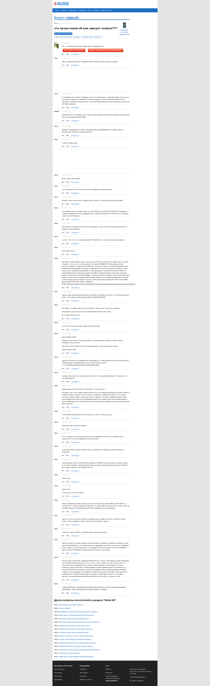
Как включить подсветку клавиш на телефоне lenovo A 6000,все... (80, 649)
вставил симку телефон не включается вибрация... (75, 639)
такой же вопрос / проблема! (70, 37)
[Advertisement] (100, 4)
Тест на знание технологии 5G (74, 50)
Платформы (58, 676)
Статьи (57, 10)
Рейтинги (64, 10)
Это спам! (75, 54)
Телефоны (83, 669)
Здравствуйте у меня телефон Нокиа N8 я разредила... (76, 656)
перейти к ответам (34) (63, 33)
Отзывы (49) (124, 30)
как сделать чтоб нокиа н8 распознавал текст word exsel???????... (80, 622)
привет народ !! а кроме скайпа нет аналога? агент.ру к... (77, 615)
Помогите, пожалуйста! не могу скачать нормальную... (76, 636)
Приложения (83, 10)
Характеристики (124, 34)
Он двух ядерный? (65, 608)
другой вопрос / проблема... (93, 37)
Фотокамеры (84, 672)
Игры (90, 10)
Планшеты (83, 676)
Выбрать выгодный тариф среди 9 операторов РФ (105, 50)
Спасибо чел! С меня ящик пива (69, 653)
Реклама (108, 669)
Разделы (96, 10)
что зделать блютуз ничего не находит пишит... (74, 632)
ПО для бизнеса (59, 669)
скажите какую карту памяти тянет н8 (71, 604)
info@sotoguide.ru (111, 680)
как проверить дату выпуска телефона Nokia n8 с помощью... (78, 611)
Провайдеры (58, 679)
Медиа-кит (108, 672)
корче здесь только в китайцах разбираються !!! (74, 618)
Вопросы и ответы (106, 10)
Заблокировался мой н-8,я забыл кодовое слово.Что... (76, 646)
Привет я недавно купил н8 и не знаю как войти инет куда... (78, 643)
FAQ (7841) (124, 32)
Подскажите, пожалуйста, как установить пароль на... (76, 629)
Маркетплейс (73, 10)
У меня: (56, 37)
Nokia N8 (72, 17)
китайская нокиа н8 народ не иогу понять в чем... (74, 625)
